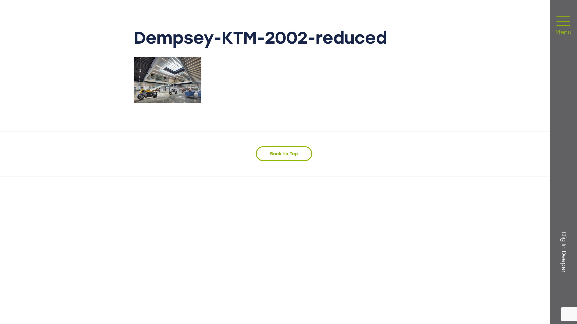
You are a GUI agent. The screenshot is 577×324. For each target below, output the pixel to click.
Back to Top (284, 153)
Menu (563, 33)
